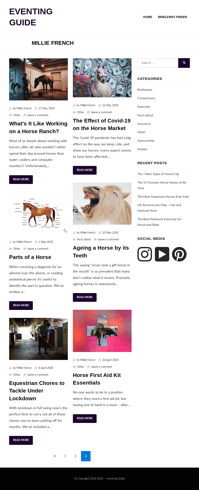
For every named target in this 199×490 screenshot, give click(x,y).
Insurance (144, 123)
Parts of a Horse (30, 257)
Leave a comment (37, 115)
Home (147, 17)
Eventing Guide (115, 478)
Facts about (84, 239)
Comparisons (146, 98)
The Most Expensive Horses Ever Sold (163, 196)
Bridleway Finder (172, 17)
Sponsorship (145, 140)
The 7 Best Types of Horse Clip (158, 174)
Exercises (143, 106)
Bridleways (144, 89)
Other (16, 115)
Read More (21, 179)
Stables (142, 149)
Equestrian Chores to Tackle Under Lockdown (37, 390)
